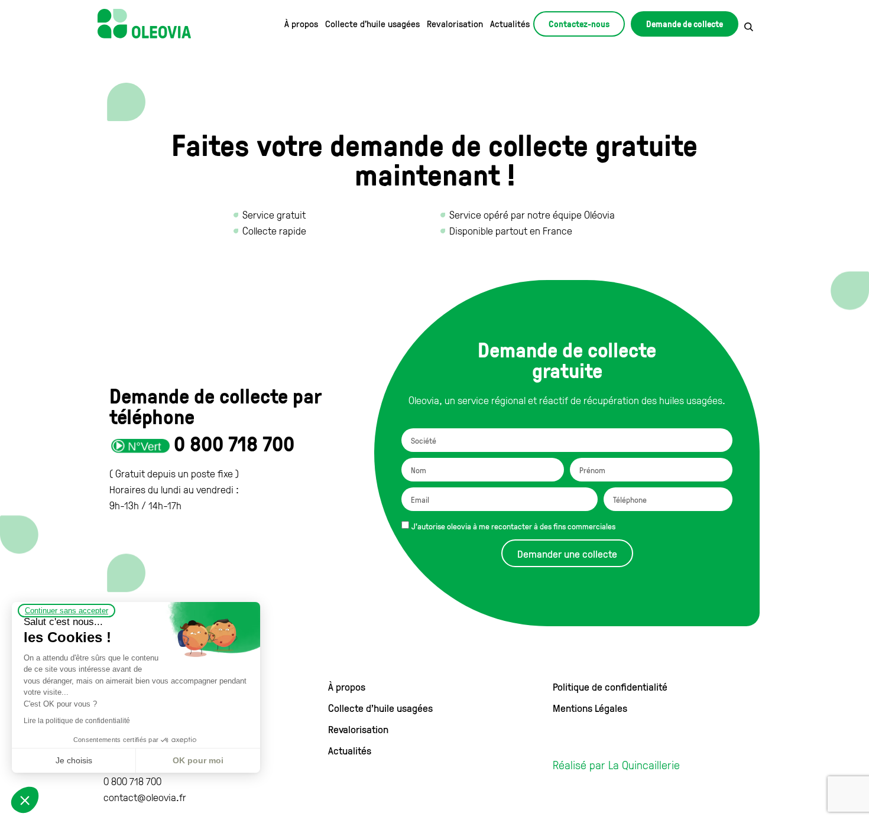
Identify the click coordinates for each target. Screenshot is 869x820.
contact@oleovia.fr (144, 797)
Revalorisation (455, 24)
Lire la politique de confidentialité (77, 721)
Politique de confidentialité (610, 686)
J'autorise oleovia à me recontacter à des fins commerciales (513, 526)
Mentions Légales (590, 708)
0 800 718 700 (234, 443)
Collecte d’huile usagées (372, 24)
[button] (25, 800)
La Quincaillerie (644, 764)
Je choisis (74, 760)
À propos (301, 24)
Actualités (510, 24)
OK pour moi (198, 760)
